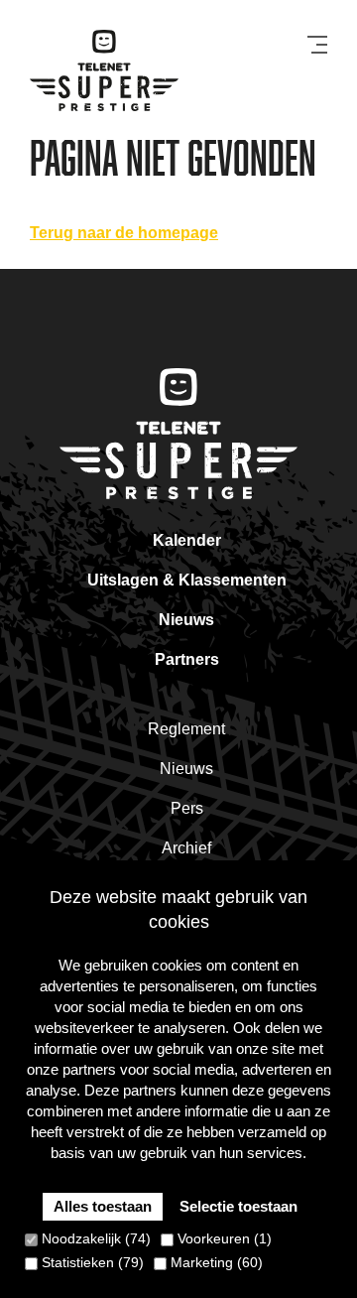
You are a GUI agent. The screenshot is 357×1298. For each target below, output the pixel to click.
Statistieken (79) (91, 1262)
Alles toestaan (103, 1206)
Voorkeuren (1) (223, 1238)
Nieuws (186, 619)
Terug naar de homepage (124, 232)
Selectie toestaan (238, 1206)
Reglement (186, 728)
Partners (187, 659)
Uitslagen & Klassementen (187, 580)
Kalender (187, 540)
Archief (186, 848)
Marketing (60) (215, 1262)
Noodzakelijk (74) (94, 1238)
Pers (187, 808)
